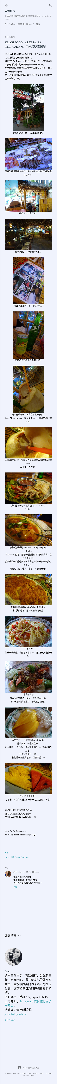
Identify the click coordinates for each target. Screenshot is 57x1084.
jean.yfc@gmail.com (16, 1014)
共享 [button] (6, 853)
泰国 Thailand (26, 24)
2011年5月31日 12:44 (31, 872)
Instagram (26, 1001)
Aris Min (17, 872)
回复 (15, 887)
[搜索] (50, 5)
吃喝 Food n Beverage (20, 857)
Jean (7, 971)
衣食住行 (10, 11)
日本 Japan (11, 24)
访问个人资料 (10, 1020)
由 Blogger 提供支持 (31, 1068)
